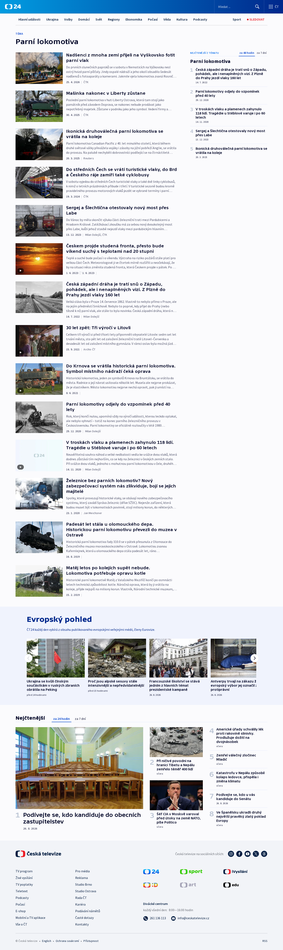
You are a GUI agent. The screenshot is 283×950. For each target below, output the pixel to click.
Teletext (22, 891)
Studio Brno (83, 884)
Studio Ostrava (85, 891)
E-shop (21, 911)
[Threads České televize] (264, 854)
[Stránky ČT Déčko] (150, 884)
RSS (264, 941)
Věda (167, 19)
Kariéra (80, 904)
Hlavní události (29, 19)
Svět (99, 19)
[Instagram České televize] (231, 854)
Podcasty (200, 19)
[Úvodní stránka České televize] (39, 854)
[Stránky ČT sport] (191, 871)
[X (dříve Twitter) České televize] (256, 854)
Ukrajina (52, 19)
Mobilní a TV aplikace (30, 918)
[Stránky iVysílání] (235, 871)
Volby (68, 19)
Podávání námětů (87, 911)
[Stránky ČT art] (188, 884)
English (46, 941)
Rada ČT (81, 898)
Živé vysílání (24, 878)
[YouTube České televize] (247, 854)
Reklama (81, 878)
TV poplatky (24, 884)
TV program (24, 871)
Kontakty (82, 924)
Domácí (84, 19)
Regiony (114, 19)
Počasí (153, 19)
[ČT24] (13, 6)
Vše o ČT (21, 924)
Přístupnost (90, 941)
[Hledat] (257, 6)
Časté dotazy (84, 918)
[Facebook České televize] (239, 854)
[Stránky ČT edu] (231, 884)
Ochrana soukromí (67, 941)
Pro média (82, 871)
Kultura (182, 19)
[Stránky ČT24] (151, 871)
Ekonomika (134, 19)
